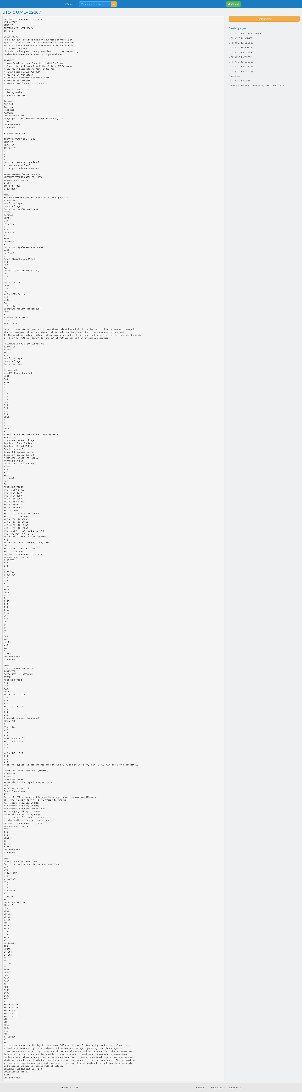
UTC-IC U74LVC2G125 (241, 43)
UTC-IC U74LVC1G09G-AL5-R (245, 33)
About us (201, 1087)
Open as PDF (265, 18)
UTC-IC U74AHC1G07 (241, 38)
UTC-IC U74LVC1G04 (240, 52)
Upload (234, 4)
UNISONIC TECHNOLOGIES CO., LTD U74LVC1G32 (256, 85)
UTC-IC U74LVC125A (240, 57)
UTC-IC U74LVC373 (239, 80)
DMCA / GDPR (217, 1087)
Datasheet (234, 76)
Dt (69, 4)
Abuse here (235, 1087)
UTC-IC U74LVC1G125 (241, 66)
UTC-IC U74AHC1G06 (241, 47)
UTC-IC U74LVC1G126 (241, 61)
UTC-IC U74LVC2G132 (241, 71)
